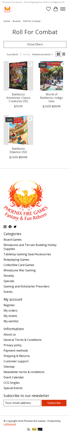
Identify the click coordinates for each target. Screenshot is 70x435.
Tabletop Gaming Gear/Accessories (27, 254)
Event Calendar (14, 377)
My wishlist (11, 321)
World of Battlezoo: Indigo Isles (51, 97)
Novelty (9, 276)
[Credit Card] (28, 429)
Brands (17, 21)
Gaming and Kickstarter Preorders (27, 286)
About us (10, 334)
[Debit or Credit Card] (40, 429)
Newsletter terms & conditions (24, 372)
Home (7, 21)
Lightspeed (10, 424)
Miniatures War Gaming (20, 270)
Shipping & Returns (17, 356)
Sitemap (9, 367)
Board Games (13, 240)
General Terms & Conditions (23, 340)
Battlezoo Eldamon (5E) (18, 150)
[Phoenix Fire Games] (7, 9)
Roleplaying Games (16, 260)
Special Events (13, 388)
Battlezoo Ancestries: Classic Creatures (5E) (18, 97)
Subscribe (54, 403)
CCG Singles (12, 383)
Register (9, 305)
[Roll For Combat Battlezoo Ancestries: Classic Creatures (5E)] (18, 76)
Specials (9, 281)
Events (8, 292)
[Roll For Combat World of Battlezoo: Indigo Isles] (51, 76)
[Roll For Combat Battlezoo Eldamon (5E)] (18, 130)
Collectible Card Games (19, 265)
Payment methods (16, 350)
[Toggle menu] (62, 9)
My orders (10, 310)
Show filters (35, 44)
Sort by (27, 54)
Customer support (16, 361)
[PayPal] (34, 429)
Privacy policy (13, 345)
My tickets (10, 316)
